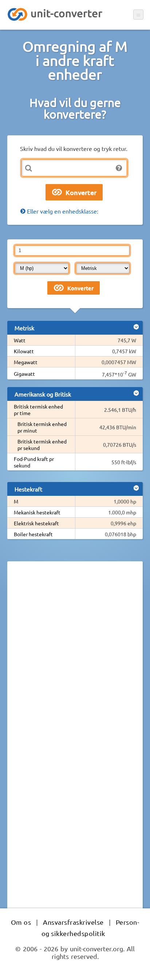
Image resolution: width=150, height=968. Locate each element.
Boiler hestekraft (33, 534)
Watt (19, 340)
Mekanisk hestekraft (37, 512)
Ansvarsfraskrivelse (73, 922)
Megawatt (26, 362)
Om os (21, 922)
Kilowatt (24, 351)
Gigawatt (24, 373)
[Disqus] (75, 667)
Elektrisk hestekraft (36, 523)
